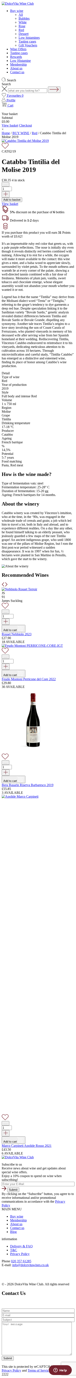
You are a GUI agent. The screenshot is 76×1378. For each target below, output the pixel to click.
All (21, 14)
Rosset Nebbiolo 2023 (16, 634)
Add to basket (11, 199)
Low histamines (29, 37)
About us (16, 68)
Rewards (16, 57)
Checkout (25, 125)
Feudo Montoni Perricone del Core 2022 (29, 679)
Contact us (17, 72)
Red (21, 30)
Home (6, 133)
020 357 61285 (21, 1261)
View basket (10, 125)
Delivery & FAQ (21, 1246)
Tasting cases (27, 41)
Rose (22, 26)
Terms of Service (39, 1370)
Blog (13, 1232)
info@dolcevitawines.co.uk (30, 1265)
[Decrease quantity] (5, 184)
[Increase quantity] (6, 194)
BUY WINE (20, 133)
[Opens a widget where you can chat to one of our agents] (60, 1370)
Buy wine (16, 11)
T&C (13, 1250)
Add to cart (10, 630)
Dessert (23, 34)
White (23, 22)
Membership (18, 64)
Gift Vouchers (28, 45)
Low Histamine (20, 60)
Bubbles (24, 18)
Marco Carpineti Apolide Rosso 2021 (27, 1145)
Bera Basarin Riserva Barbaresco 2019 (27, 785)
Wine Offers (18, 49)
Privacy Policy (20, 1254)
